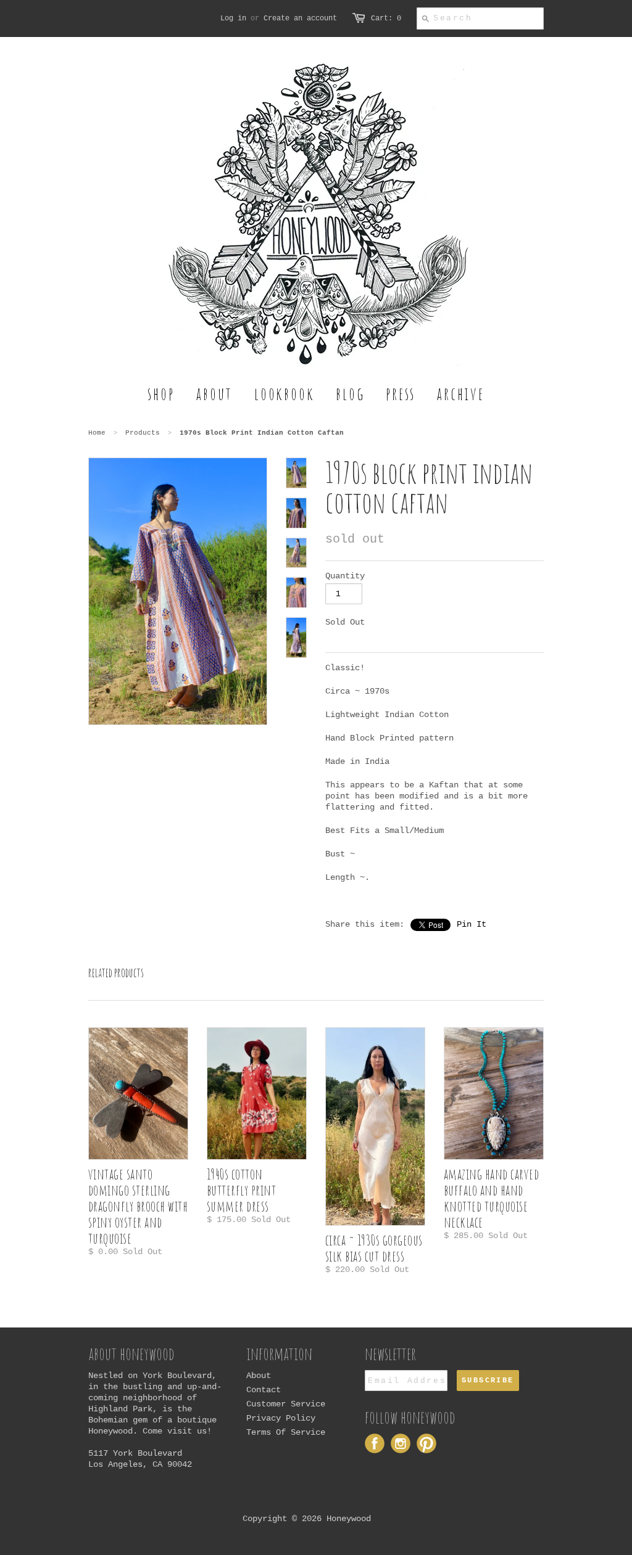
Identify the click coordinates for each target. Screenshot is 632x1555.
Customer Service (285, 1404)
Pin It (471, 924)
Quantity (345, 576)
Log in (233, 18)
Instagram (400, 1443)
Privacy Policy (280, 1418)
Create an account (300, 18)
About (258, 1376)
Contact (263, 1390)
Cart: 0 (386, 18)
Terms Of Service (285, 1432)
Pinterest (426, 1443)
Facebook (375, 1443)
